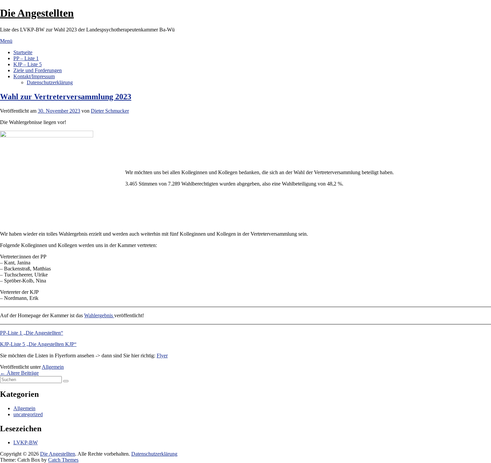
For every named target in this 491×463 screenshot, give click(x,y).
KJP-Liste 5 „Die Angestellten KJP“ (38, 344)
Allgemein (53, 367)
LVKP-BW (25, 442)
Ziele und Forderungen (37, 70)
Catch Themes (63, 460)
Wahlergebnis (99, 315)
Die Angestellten (37, 13)
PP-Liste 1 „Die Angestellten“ (31, 333)
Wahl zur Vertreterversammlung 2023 (65, 96)
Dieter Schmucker (110, 111)
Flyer (162, 355)
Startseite (22, 52)
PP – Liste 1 (26, 58)
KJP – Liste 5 (27, 64)
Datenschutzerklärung (50, 82)
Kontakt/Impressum (34, 76)
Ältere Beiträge (19, 373)
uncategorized (28, 414)
